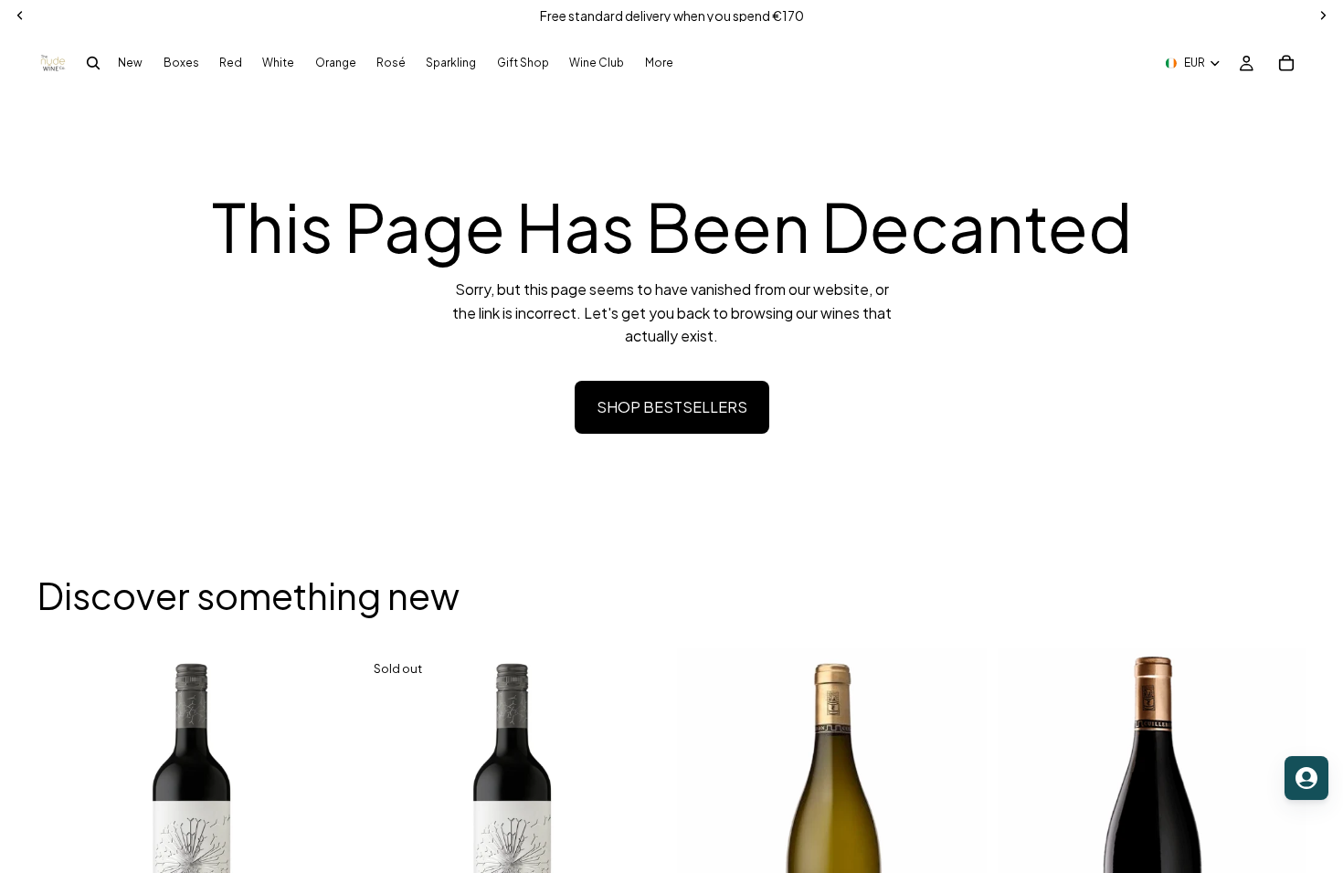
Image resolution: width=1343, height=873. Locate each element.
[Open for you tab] (1306, 778)
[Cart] (1286, 63)
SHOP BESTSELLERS (672, 406)
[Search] (93, 63)
